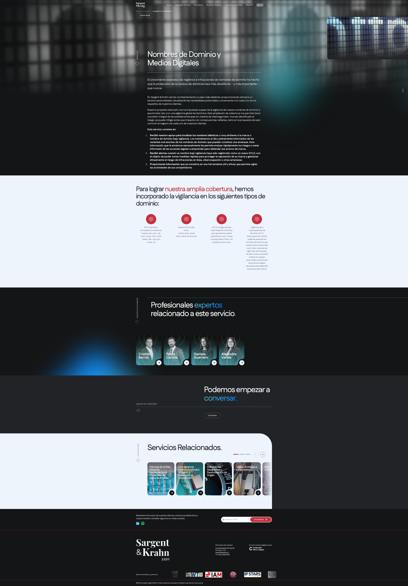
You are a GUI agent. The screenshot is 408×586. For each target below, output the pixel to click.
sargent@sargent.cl (222, 552)
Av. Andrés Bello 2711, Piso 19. (225, 548)
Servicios (147, 11)
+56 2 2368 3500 (224, 554)
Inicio (138, 11)
